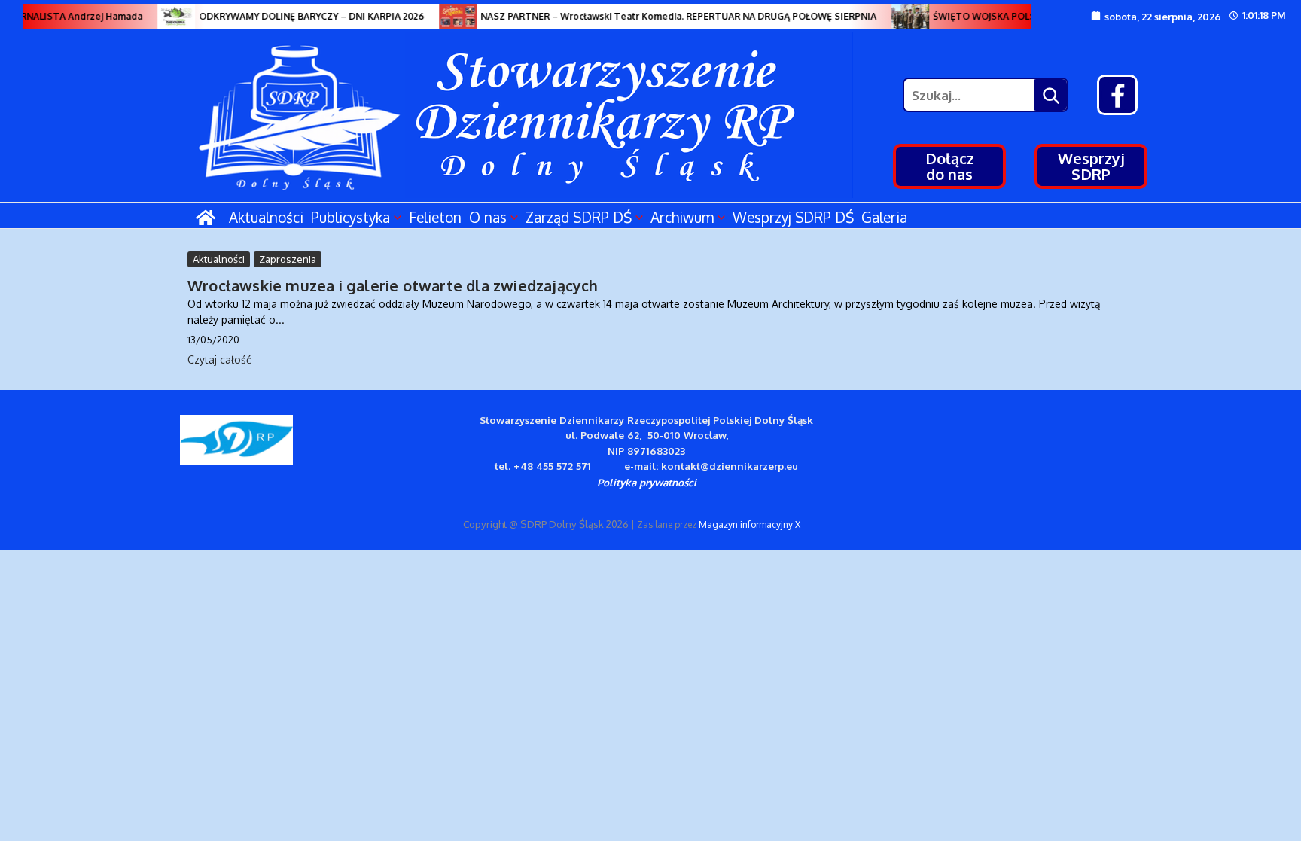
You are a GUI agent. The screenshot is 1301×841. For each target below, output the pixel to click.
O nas (488, 217)
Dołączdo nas (949, 166)
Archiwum (682, 217)
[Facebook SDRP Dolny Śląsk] (1117, 95)
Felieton (435, 217)
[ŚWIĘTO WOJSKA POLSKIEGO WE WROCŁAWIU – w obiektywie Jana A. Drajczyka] (903, 16)
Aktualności (266, 217)
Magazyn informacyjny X (749, 524)
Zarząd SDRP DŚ (579, 217)
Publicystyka (350, 217)
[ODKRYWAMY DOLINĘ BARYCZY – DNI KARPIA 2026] (169, 16)
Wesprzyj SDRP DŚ (793, 217)
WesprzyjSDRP (1091, 166)
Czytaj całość (219, 359)
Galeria (884, 217)
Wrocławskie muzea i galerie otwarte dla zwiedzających (393, 285)
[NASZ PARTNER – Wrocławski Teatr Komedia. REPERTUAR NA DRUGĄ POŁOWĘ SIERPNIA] (451, 16)
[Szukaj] (1050, 95)
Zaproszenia (287, 259)
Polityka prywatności (646, 482)
